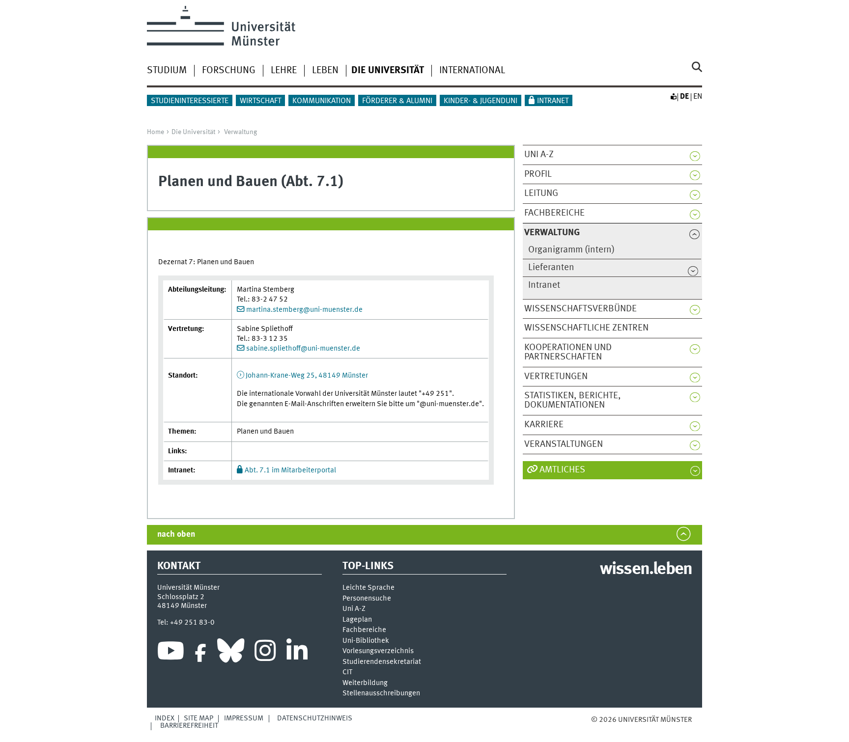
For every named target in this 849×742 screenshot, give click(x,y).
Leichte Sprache (368, 588)
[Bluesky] (230, 653)
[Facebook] (200, 653)
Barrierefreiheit (189, 726)
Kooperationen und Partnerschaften (568, 352)
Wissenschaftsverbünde (580, 308)
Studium (167, 71)
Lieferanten (551, 267)
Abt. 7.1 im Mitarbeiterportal (290, 470)
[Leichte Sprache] (673, 97)
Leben (325, 71)
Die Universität (193, 132)
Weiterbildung (365, 683)
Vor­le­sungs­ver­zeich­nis (378, 651)
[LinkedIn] (297, 653)
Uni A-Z (539, 154)
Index (164, 718)
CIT (347, 672)
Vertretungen (556, 376)
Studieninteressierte (189, 101)
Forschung (228, 71)
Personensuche (366, 599)
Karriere (544, 424)
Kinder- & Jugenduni (480, 101)
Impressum (243, 718)
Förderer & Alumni (397, 101)
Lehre (284, 71)
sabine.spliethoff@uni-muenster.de (303, 349)
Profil (538, 174)
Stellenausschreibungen (381, 693)
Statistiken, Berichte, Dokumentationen (572, 400)
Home (155, 132)
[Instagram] (265, 653)
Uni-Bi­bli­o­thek (365, 641)
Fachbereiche (554, 213)
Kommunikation (321, 101)
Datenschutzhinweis (314, 718)
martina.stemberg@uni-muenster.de (304, 310)
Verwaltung (240, 132)
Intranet (552, 101)
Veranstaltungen (563, 444)
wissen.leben (646, 569)
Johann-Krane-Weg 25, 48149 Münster (307, 376)
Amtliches (562, 470)
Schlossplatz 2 (180, 597)
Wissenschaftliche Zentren (586, 328)
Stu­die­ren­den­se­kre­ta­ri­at (381, 662)
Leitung (541, 193)
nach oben (176, 534)
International (472, 71)
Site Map (198, 718)
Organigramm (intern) (571, 250)
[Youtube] (170, 653)
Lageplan (357, 620)
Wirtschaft (260, 101)
